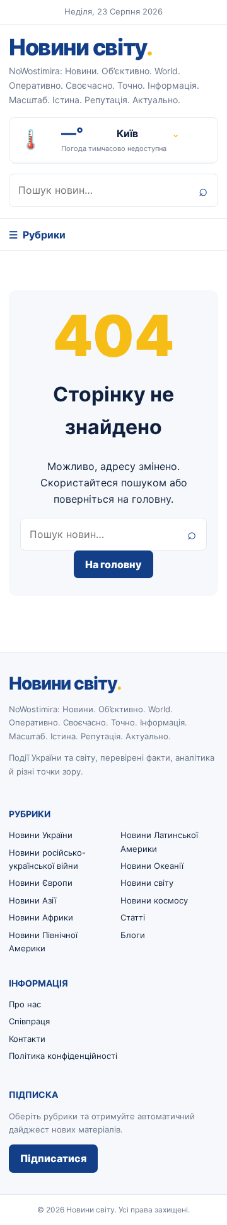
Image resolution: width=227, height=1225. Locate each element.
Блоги (132, 935)
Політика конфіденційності (63, 1056)
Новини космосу (154, 900)
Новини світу (80, 47)
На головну (113, 564)
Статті (132, 917)
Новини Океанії (151, 866)
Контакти (27, 1039)
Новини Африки (41, 917)
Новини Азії (32, 900)
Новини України (41, 835)
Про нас (25, 1004)
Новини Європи (41, 883)
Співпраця (29, 1021)
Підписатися (53, 1158)
